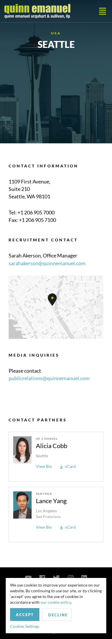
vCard (70, 466)
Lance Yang (51, 501)
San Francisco (48, 516)
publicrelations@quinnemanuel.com (49, 378)
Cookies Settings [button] (24, 626)
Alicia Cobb (51, 446)
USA (56, 33)
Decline (58, 615)
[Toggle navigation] (102, 11)
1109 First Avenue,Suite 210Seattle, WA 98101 (29, 189)
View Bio (44, 466)
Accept (25, 614)
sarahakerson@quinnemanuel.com (47, 263)
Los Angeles (46, 510)
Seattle (42, 455)
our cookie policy (55, 602)
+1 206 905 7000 (36, 212)
